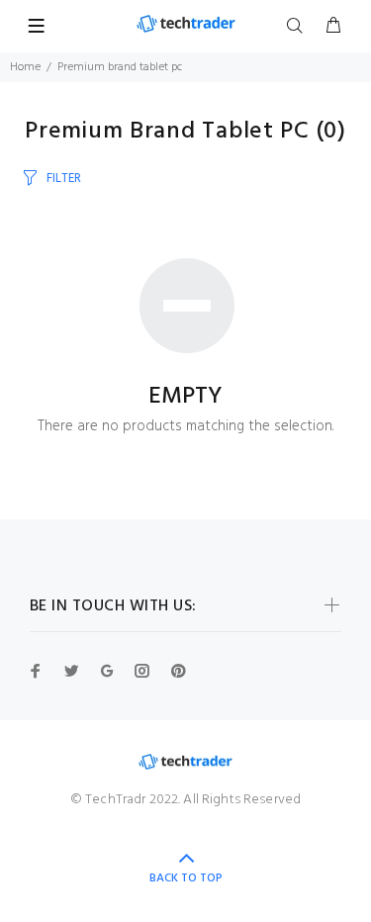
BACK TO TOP (186, 878)
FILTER (63, 178)
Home (25, 67)
